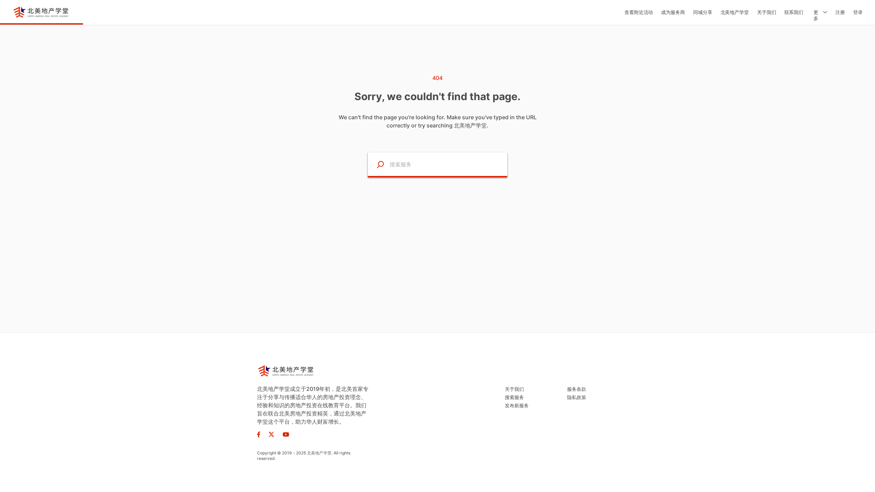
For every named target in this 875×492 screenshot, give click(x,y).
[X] (272, 434)
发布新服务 (517, 405)
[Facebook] (261, 434)
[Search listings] (376, 164)
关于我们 (514, 389)
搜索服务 (514, 397)
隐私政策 (576, 397)
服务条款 (576, 389)
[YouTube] (284, 434)
